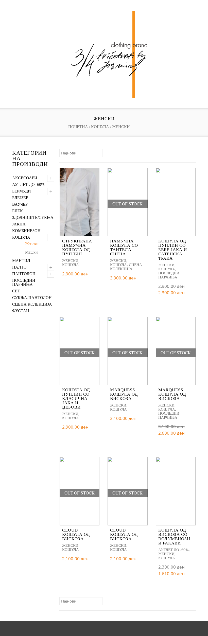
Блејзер (20, 198)
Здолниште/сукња (33, 217)
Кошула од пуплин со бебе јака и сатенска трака (172, 250)
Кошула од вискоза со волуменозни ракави (174, 536)
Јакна (19, 224)
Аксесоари (24, 178)
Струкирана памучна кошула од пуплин (77, 247)
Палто (19, 267)
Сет (16, 291)
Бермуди (21, 191)
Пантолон (24, 274)
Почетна (78, 127)
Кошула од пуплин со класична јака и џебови (76, 398)
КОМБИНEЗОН (26, 230)
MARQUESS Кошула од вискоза (124, 394)
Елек (17, 211)
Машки (31, 252)
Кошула (100, 127)
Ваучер (20, 204)
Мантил (21, 260)
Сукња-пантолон (32, 297)
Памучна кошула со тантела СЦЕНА (124, 247)
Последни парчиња (23, 282)
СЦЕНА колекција (32, 304)
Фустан (20, 311)
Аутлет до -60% (28, 184)
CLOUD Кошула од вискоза (76, 534)
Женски (32, 244)
